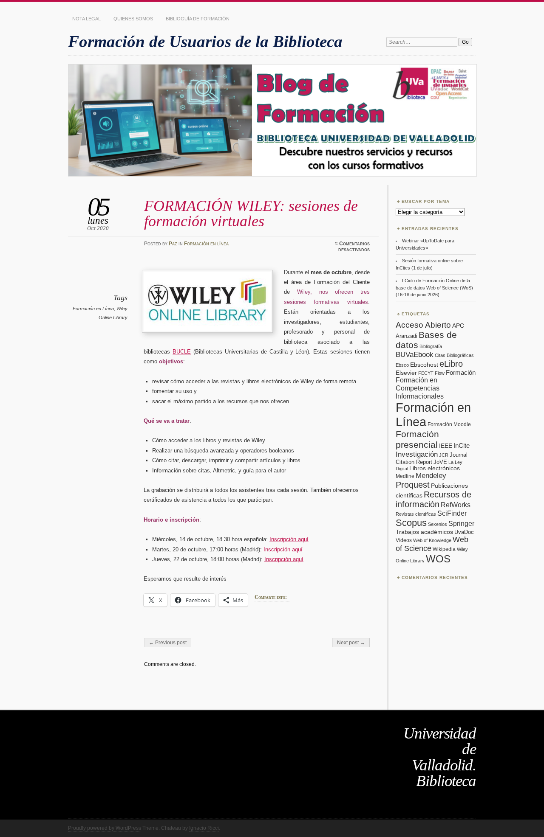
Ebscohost (424, 364)
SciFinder (452, 513)
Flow (440, 373)
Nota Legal (86, 18)
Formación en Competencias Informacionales (420, 388)
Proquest (413, 484)
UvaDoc (464, 532)
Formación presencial (417, 439)
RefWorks (455, 504)
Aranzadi (406, 336)
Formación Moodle (449, 424)
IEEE (445, 446)
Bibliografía (430, 346)
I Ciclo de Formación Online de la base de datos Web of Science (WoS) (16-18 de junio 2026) (434, 287)
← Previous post (168, 643)
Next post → (351, 643)
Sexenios (437, 524)
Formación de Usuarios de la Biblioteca (205, 41)
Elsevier (406, 372)
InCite (461, 445)
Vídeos (404, 540)
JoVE (440, 462)
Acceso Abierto (423, 324)
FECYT (426, 373)
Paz (173, 244)
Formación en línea (206, 244)
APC (458, 325)
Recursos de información (433, 499)
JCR (443, 455)
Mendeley (431, 476)
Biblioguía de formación (198, 18)
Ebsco (402, 365)
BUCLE (182, 351)
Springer (461, 523)
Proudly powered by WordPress (104, 828)
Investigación (417, 454)
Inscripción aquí (289, 539)
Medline (405, 476)
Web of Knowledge (432, 540)
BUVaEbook (415, 354)
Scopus (411, 522)
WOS (438, 559)
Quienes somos (133, 18)
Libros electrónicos (434, 468)
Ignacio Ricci (204, 828)
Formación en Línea (93, 308)
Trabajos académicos (424, 531)
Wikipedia (444, 549)
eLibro (451, 363)
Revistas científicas (416, 514)
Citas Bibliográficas (454, 355)
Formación (461, 372)
